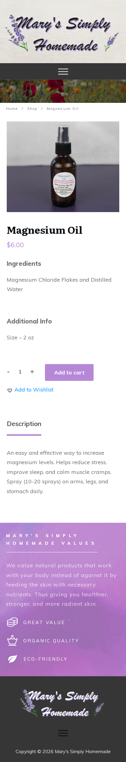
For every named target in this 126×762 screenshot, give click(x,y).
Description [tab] (24, 424)
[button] (30, 389)
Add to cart (69, 372)
